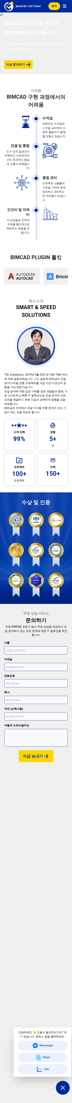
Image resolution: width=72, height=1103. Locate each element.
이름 (7, 642)
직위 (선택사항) (13, 708)
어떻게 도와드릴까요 (16, 725)
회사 (7, 692)
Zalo (46, 1069)
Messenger (46, 1045)
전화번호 (9, 676)
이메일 (8, 659)
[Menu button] (64, 6)
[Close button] (63, 1088)
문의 (54, 6)
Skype (46, 1057)
